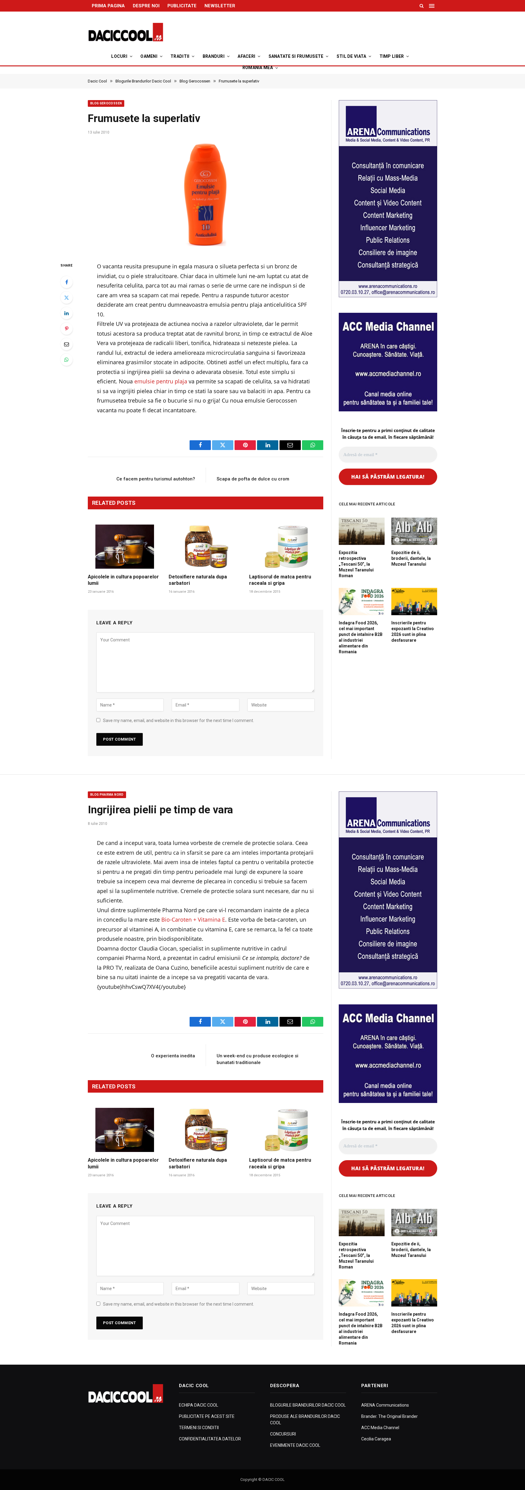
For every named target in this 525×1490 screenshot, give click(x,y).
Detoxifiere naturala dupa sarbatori (198, 580)
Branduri (214, 56)
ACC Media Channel (380, 1427)
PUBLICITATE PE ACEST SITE (207, 1416)
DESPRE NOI (146, 6)
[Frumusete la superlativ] (205, 196)
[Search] (421, 6)
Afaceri (246, 56)
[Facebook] (66, 282)
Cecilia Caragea (376, 1438)
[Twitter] (66, 297)
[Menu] (432, 6)
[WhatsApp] (66, 360)
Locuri (119, 56)
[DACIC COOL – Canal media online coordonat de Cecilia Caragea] (126, 32)
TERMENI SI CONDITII (199, 1427)
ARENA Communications (385, 1405)
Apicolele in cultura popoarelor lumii (123, 580)
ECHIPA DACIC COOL (198, 1405)
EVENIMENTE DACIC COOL (295, 1445)
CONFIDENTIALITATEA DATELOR (210, 1438)
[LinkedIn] (66, 313)
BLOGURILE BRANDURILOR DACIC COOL (308, 1405)
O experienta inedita (173, 1056)
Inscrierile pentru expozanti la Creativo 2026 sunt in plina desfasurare (412, 631)
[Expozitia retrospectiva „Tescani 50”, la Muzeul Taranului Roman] (362, 531)
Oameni (148, 56)
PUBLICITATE (182, 6)
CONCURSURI (283, 1434)
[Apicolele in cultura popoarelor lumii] (125, 547)
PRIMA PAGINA (108, 6)
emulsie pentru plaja (160, 381)
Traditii (179, 56)
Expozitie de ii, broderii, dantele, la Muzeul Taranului (411, 558)
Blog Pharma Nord (107, 794)
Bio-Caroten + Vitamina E (193, 919)
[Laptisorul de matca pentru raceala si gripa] (286, 547)
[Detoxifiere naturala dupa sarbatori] (206, 547)
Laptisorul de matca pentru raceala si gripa (280, 580)
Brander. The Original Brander (389, 1416)
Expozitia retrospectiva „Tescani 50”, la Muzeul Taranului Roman (356, 564)
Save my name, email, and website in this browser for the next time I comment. (178, 720)
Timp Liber (391, 56)
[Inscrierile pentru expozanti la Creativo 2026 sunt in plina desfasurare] (414, 601)
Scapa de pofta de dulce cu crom (253, 479)
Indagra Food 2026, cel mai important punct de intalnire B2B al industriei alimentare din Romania (361, 637)
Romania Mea (257, 67)
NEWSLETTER (219, 6)
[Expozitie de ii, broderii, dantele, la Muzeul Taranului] (414, 531)
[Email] (66, 344)
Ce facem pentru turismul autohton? (155, 479)
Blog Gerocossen (106, 103)
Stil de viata (351, 56)
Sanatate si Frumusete (296, 56)
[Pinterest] (66, 329)
